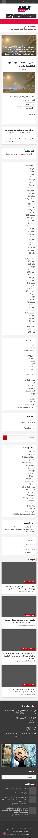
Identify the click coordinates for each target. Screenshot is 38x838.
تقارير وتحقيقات (29, 355)
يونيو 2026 (31, 171)
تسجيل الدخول (30, 420)
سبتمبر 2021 (31, 310)
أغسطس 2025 (30, 199)
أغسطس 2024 (30, 226)
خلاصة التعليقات (29, 425)
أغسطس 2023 (30, 258)
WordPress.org (29, 428)
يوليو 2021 (31, 315)
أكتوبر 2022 (31, 286)
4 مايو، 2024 (31, 694)
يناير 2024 (32, 245)
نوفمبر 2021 (31, 305)
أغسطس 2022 (30, 291)
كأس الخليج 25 (30, 391)
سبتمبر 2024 (31, 223)
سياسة (32, 372)
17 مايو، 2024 (31, 69)
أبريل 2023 (31, 269)
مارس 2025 (31, 207)
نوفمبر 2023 (31, 250)
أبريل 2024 (31, 237)
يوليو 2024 (31, 228)
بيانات (33, 353)
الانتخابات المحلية (29, 350)
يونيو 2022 (31, 294)
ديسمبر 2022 (30, 280)
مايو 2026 (32, 174)
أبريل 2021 (31, 324)
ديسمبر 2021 (31, 302)
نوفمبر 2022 (31, 283)
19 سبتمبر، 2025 (30, 661)
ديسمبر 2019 (31, 326)
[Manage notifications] (4, 833)
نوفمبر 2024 (31, 218)
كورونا (33, 393)
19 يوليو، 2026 (24, 814)
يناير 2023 (32, 277)
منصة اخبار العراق (13, 829)
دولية (33, 364)
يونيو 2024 (31, 231)
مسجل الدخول (20, 154)
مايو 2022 (32, 297)
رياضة (33, 369)
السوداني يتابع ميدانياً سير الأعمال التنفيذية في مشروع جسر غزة (19, 140)
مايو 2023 (32, 267)
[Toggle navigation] (33, 21)
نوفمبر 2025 (31, 190)
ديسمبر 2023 (30, 248)
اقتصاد (32, 347)
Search (5, 437)
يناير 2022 (32, 299)
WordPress (26, 834)
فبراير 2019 (31, 332)
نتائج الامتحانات (30, 404)
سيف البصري (22, 69)
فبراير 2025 (31, 209)
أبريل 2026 (31, 177)
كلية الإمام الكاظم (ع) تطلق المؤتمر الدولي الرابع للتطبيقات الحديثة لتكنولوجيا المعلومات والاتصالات (15, 810)
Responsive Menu (4, 2)
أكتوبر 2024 (31, 220)
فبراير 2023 (31, 275)
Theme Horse (23, 832)
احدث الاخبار (30, 784)
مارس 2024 (31, 239)
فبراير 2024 (31, 242)
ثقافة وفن (31, 358)
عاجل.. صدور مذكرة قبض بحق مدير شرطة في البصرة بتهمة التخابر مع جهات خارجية (19, 131)
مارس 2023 (31, 272)
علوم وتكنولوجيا (30, 380)
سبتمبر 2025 (31, 196)
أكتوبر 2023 (31, 253)
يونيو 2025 (31, 201)
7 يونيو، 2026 (31, 591)
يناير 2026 (32, 185)
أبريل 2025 (31, 204)
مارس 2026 (31, 180)
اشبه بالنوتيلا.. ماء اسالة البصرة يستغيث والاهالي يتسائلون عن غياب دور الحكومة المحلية (19, 655)
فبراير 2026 (31, 182)
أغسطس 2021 (30, 313)
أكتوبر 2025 (31, 193)
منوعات (32, 402)
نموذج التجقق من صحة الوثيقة (25, 407)
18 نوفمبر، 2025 (30, 625)
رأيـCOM (32, 366)
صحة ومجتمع (30, 374)
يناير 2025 (32, 212)
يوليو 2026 (31, 169)
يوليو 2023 (31, 261)
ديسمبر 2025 (30, 188)
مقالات (32, 399)
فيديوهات (31, 388)
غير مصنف (31, 383)
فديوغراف (31, 385)
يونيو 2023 (31, 264)
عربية (33, 377)
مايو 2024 (32, 234)
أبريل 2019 (31, 329)
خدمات (32, 361)
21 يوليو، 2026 (24, 793)
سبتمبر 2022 (31, 288)
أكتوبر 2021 (31, 307)
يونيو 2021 (31, 318)
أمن (33, 345)
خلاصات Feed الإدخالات (27, 423)
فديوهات (31, 559)
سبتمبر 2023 (31, 256)
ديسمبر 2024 (30, 215)
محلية (33, 59)
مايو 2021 (32, 321)
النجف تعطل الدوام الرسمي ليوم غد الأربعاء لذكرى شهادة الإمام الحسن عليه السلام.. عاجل (15, 799)
